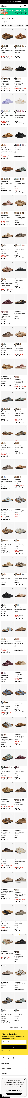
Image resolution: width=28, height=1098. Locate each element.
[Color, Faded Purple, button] (23, 145)
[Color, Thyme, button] (4, 213)
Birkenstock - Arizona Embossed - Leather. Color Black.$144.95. (20, 309)
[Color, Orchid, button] (4, 540)
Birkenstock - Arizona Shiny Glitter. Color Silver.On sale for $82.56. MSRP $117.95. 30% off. (20, 505)
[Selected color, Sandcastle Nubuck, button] (15, 213)
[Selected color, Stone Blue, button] (2, 702)
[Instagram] (3, 1057)
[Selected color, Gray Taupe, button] (15, 245)
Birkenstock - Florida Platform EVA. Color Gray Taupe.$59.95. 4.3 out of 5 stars (7, 341)
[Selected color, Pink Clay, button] (2, 213)
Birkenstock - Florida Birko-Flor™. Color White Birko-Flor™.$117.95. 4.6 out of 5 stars (20, 977)
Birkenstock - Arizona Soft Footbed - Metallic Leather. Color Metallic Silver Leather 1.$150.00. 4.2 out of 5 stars (7, 732)
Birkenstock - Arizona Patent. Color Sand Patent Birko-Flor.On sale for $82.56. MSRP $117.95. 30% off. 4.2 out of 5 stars (20, 668)
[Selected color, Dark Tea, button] (2, 46)
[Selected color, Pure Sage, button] (15, 179)
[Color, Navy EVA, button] (20, 145)
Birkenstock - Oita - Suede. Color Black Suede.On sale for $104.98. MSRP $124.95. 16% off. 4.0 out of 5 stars (7, 918)
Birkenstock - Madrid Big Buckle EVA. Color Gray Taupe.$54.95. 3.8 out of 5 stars (20, 243)
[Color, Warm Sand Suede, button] (18, 377)
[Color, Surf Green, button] (9, 111)
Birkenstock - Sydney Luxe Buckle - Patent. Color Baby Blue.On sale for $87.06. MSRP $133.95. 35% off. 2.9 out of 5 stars (7, 637)
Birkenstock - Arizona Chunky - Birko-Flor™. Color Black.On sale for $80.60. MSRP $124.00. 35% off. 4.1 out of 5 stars (20, 76)
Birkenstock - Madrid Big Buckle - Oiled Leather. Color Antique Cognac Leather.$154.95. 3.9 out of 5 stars (7, 177)
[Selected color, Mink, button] (2, 145)
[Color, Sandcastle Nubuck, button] (4, 279)
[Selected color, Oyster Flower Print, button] (15, 890)
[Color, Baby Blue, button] (18, 179)
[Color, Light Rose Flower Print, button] (18, 890)
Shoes (2, 25)
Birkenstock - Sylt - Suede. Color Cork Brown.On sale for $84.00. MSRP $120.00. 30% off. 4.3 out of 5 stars (20, 474)
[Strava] (13, 1057)
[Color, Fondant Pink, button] (23, 111)
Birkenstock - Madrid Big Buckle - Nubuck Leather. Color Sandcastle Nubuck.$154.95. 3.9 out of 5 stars (7, 374)
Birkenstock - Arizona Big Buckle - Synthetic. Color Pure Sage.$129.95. (20, 1007)
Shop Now (18, 3)
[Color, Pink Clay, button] (20, 111)
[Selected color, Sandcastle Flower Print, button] (2, 245)
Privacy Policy (17, 1086)
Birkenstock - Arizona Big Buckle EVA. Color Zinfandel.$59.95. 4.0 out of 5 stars (7, 309)
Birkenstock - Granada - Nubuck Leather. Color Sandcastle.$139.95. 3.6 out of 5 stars (20, 637)
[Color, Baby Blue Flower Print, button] (4, 245)
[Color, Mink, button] (20, 213)
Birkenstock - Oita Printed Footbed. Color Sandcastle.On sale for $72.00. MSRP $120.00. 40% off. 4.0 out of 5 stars (7, 948)
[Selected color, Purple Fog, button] (2, 111)
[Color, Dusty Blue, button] (4, 477)
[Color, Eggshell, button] (4, 605)
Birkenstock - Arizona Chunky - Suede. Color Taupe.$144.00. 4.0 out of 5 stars (20, 918)
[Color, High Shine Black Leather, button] (20, 179)
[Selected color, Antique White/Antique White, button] (15, 540)
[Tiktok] (8, 1057)
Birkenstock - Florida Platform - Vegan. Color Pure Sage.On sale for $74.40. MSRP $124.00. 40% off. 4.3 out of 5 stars (7, 764)
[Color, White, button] (7, 79)
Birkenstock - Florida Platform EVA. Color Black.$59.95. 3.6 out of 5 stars (7, 603)
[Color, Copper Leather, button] (4, 735)
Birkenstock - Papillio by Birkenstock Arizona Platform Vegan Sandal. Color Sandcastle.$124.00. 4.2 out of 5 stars (7, 887)
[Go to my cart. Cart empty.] (21, 6)
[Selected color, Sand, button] (15, 605)
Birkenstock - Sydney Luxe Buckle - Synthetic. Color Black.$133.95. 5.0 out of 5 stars (7, 1007)
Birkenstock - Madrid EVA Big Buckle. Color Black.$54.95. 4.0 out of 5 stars (20, 276)
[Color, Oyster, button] (23, 179)
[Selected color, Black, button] (15, 79)
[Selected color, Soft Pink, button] (2, 279)
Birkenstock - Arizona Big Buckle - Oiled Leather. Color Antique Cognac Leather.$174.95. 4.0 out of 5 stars (20, 43)
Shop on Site (15, 13)
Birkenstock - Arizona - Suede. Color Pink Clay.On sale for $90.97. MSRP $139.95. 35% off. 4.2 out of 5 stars (7, 210)
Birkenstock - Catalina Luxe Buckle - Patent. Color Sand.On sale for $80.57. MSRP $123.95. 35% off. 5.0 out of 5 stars (20, 603)
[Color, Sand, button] (4, 639)
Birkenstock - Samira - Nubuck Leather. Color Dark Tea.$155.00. (20, 826)
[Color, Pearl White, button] (4, 443)
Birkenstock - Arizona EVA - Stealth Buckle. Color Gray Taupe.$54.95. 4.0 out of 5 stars (7, 474)
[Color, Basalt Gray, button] (4, 179)
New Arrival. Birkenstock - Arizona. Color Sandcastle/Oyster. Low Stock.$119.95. (7, 977)
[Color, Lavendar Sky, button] (4, 673)
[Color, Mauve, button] (18, 111)
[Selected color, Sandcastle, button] (15, 344)
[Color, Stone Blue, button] (23, 574)
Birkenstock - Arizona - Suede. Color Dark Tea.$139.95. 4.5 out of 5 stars (20, 796)
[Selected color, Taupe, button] (2, 443)
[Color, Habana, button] (20, 46)
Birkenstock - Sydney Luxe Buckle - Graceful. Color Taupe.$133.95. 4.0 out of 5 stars (7, 538)
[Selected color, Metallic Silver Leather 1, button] (2, 735)
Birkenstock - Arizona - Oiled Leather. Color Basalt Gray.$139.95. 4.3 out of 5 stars (7, 407)
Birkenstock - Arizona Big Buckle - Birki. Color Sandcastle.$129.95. (7, 570)
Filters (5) (8, 21)
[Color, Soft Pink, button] (4, 145)
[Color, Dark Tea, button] (20, 344)
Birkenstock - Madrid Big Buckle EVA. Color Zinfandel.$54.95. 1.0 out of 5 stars (20, 764)
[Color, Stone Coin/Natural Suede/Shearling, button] (18, 540)
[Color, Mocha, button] (4, 79)
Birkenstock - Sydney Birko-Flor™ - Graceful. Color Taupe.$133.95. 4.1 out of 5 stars (7, 826)
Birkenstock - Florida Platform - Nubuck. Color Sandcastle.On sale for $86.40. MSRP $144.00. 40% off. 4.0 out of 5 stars (7, 796)
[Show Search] (17, 6)
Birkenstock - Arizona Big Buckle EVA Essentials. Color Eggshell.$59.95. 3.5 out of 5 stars (20, 109)
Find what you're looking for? (13, 1027)
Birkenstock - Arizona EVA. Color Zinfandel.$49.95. (7, 668)
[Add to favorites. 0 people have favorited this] (12, 29)
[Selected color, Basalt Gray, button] (2, 409)
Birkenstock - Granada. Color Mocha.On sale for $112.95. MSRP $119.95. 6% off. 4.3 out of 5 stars (7, 856)
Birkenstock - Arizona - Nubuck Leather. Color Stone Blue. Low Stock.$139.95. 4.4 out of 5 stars (20, 699)
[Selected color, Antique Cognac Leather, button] (15, 46)
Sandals (10, 25)
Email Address (7, 1042)
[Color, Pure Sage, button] (4, 46)
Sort (21, 21)
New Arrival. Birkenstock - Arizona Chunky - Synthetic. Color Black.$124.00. (20, 948)
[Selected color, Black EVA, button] (15, 145)
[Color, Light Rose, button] (18, 79)
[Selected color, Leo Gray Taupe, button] (15, 443)
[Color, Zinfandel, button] (7, 767)
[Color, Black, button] (7, 46)
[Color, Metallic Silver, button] (4, 1010)
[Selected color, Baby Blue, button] (2, 639)
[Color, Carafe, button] (23, 213)
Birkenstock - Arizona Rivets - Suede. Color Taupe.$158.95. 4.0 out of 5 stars (20, 570)
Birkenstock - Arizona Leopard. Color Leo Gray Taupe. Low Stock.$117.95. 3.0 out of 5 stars (20, 441)
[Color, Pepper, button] (20, 574)
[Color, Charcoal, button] (23, 800)
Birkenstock (19, 25)
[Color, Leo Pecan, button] (18, 443)
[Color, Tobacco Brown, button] (23, 46)
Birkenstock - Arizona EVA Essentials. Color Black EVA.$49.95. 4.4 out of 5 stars (20, 143)
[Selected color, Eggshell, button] (2, 79)
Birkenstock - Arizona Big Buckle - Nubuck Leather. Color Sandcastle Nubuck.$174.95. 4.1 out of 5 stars (20, 210)
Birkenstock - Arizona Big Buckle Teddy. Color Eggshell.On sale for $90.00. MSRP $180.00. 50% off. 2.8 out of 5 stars (20, 856)
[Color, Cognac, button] (4, 409)
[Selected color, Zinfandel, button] (2, 312)
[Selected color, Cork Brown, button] (15, 477)
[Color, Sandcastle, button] (20, 79)
